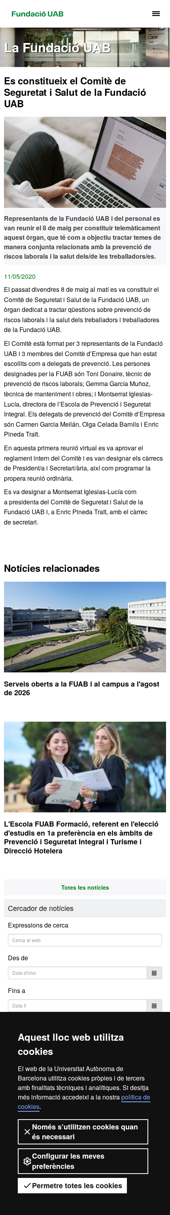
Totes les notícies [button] (85, 887)
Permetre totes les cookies (77, 1185)
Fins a (16, 990)
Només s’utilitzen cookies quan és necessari (85, 1132)
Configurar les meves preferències (68, 1161)
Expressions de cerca (38, 925)
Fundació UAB (37, 14)
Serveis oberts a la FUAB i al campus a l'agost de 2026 (81, 688)
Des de (18, 957)
